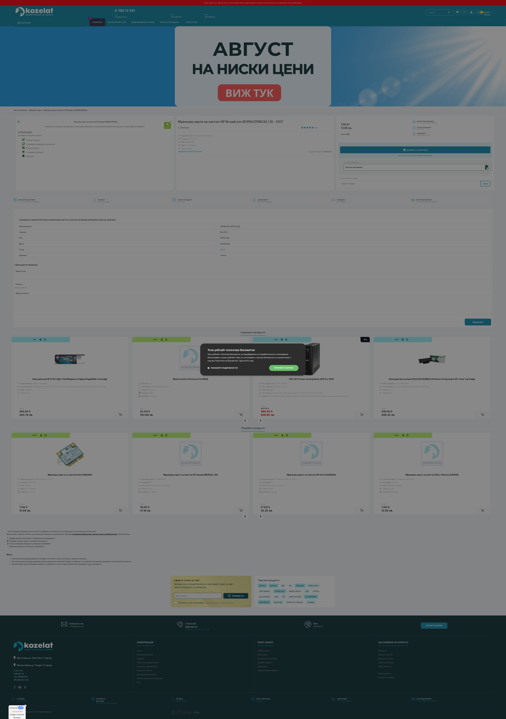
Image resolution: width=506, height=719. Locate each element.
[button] (223, 368)
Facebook (16, 708)
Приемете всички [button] (283, 368)
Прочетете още (246, 360)
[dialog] (253, 359)
